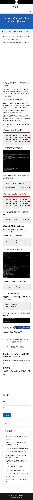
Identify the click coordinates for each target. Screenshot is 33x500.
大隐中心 (16, 6)
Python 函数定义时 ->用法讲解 (15, 479)
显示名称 (6, 395)
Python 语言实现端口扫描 (13, 448)
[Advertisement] (16, 61)
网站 (4, 408)
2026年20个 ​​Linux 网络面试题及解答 (17, 436)
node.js (7, 39)
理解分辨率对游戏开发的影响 (15, 461)
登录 (6, 423)
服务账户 (15, 36)
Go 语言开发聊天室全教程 (14, 451)
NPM (11, 39)
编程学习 (23, 36)
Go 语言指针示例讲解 (12, 470)
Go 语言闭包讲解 (11, 467)
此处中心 (19, 497)
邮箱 (4, 401)
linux (4, 39)
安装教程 (15, 39)
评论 (4, 374)
